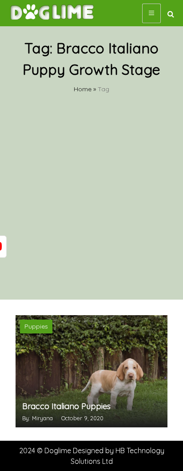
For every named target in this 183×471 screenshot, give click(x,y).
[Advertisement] (91, 203)
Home (83, 89)
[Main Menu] (151, 13)
